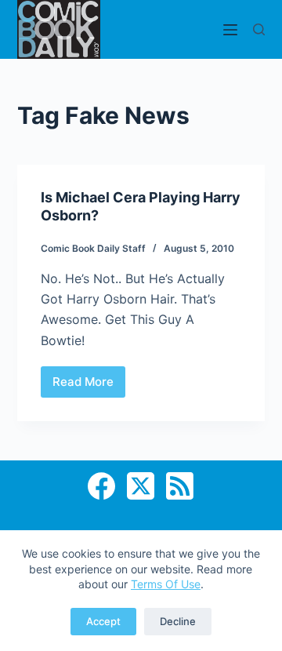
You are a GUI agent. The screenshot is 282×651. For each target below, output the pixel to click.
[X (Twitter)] (140, 486)
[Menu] (230, 30)
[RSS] (179, 486)
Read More (88, 386)
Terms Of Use (166, 584)
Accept (103, 621)
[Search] (259, 29)
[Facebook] (101, 486)
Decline (178, 621)
